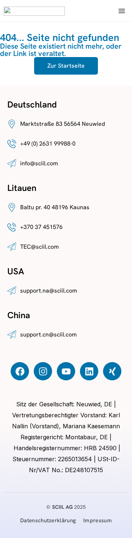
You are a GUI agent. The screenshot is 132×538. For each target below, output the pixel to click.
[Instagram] (43, 371)
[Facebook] (20, 371)
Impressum (97, 520)
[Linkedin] (89, 371)
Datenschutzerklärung (48, 520)
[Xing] (112, 371)
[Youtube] (66, 371)
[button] (121, 11)
